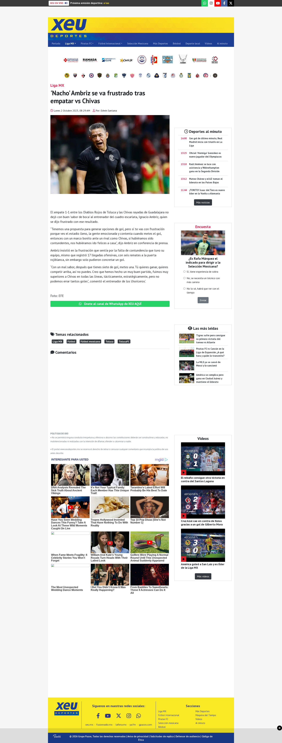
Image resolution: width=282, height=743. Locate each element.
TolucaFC (124, 341)
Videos (208, 43)
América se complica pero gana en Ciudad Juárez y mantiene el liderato (209, 378)
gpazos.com (145, 724)
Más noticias (203, 202)
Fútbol (71, 341)
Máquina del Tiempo (206, 715)
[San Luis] (173, 75)
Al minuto (222, 43)
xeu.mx (89, 724)
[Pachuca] (140, 75)
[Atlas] (83, 75)
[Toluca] (205, 75)
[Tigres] (189, 75)
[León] (116, 75)
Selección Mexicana (137, 43)
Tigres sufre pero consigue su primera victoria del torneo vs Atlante (210, 339)
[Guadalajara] (107, 75)
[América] (67, 75)
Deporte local (193, 43)
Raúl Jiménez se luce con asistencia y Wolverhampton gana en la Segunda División (204, 168)
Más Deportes (160, 43)
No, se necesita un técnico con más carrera (203, 280)
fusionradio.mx (104, 724)
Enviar (203, 300)
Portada (56, 43)
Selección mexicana (168, 723)
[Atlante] (75, 75)
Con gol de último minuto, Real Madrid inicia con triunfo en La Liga (205, 142)
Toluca (109, 341)
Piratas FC (86, 43)
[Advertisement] (110, 395)
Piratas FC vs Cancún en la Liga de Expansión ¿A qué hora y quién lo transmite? (210, 352)
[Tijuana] (197, 75)
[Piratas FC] (215, 75)
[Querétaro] (165, 75)
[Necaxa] (132, 75)
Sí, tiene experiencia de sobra (202, 271)
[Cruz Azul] (91, 75)
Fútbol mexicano (90, 341)
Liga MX (69, 43)
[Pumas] (156, 75)
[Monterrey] (124, 75)
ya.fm (133, 724)
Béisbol (177, 43)
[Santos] (181, 75)
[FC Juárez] (99, 75)
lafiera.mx (121, 724)
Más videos (203, 576)
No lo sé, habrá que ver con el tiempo (203, 290)
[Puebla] (148, 75)
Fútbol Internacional (109, 43)
